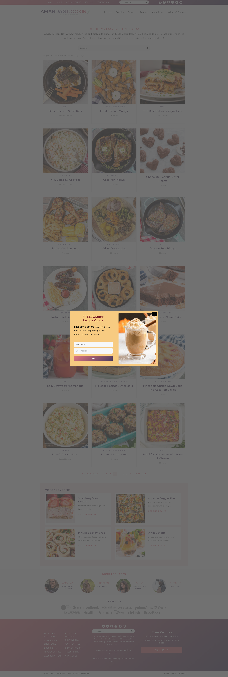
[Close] (154, 314)
